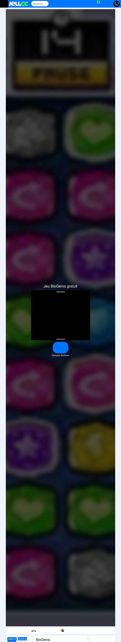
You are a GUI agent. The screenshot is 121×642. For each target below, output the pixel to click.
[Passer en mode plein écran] (107, 629)
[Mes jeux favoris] (90, 4)
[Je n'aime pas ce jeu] (29, 630)
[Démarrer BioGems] (60, 347)
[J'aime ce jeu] (24, 630)
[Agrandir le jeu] (92, 629)
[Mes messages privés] (103, 4)
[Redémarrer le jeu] (13, 629)
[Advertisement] (60, 315)
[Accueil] (19, 4)
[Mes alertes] (109, 4)
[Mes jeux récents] (84, 4)
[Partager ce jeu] (76, 629)
